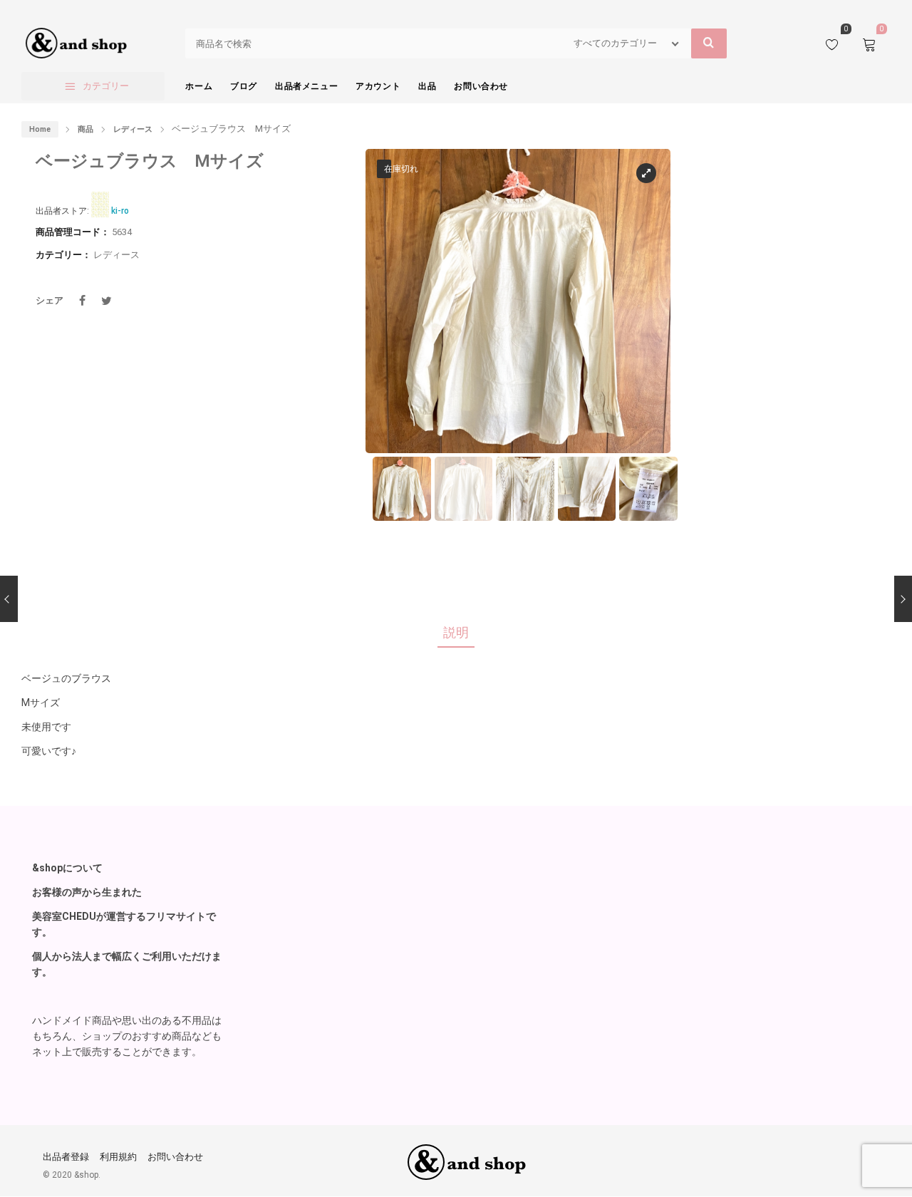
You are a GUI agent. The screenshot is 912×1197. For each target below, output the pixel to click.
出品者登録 (66, 1156)
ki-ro (120, 211)
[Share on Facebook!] (82, 300)
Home (40, 129)
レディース (132, 129)
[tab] (456, 633)
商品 (85, 129)
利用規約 (118, 1156)
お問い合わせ (175, 1156)
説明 (456, 632)
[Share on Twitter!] (106, 300)
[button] (646, 307)
